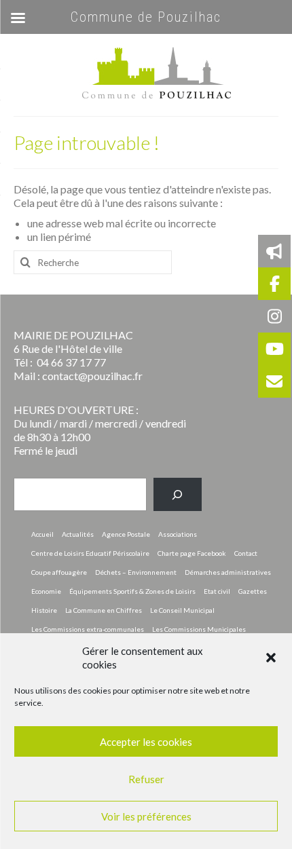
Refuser (146, 779)
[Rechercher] (177, 494)
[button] (271, 657)
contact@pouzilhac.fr (92, 375)
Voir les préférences (146, 816)
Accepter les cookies (146, 742)
